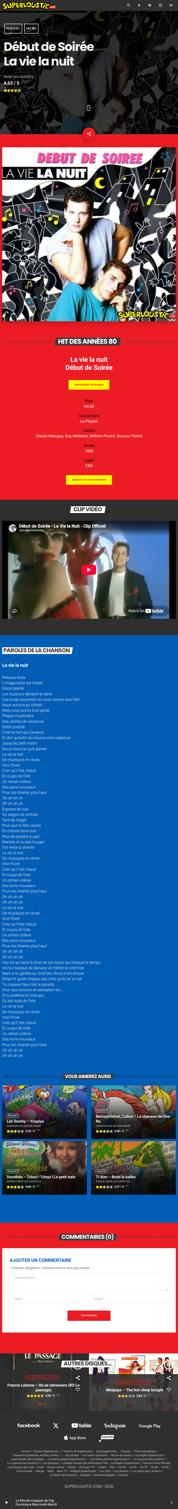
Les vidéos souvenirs (95, 1455)
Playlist (13, 28)
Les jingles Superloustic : (150, 1455)
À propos (85, 1475)
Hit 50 (122, 1467)
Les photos (72, 1455)
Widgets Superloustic (83, 1471)
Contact (123, 1475)
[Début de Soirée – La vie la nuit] (89, 320)
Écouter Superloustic (46, 1451)
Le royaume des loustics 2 (23, 1463)
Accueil (25, 1451)
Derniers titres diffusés (157, 1463)
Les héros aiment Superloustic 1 (67, 1459)
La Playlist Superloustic (125, 1463)
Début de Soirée (88, 368)
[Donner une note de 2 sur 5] (9, 90)
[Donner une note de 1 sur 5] (5, 90)
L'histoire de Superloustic (77, 1451)
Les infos (105, 1471)
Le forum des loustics (63, 1475)
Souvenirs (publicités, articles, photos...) (37, 1455)
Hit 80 (31, 28)
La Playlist (89, 421)
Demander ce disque (88, 385)
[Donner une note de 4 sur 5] (16, 90)
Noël (50, 1471)
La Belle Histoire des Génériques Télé (85, 1463)
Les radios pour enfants (146, 1471)
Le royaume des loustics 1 (150, 1459)
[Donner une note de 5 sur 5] (19, 90)
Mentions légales (104, 1475)
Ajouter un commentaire (89, 480)
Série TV (62, 1471)
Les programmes (106, 1451)
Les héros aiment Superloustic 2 (110, 1459)
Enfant (102, 1467)
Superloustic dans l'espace (28, 1459)
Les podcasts (51, 1463)
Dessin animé (56, 1467)
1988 (89, 451)
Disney (72, 1467)
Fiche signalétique (145, 1451)
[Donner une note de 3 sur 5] (12, 90)
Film (112, 1467)
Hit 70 (143, 1467)
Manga (40, 1471)
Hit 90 (165, 1467)
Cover (40, 1467)
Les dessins (121, 1471)
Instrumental (24, 1471)
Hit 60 (133, 1467)
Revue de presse (121, 1455)
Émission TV (87, 1467)
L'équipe (125, 1451)
